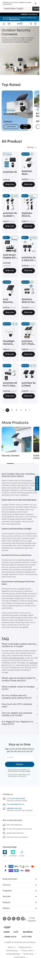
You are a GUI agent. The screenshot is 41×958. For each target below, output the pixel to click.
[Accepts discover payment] (21, 865)
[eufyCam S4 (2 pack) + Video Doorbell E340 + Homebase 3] (10, 204)
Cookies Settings (12, 953)
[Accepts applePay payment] (16, 865)
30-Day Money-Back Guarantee (19, 828)
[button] (35, 3)
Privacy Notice (25, 770)
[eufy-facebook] (9, 917)
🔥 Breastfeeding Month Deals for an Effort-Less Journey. (19, 18)
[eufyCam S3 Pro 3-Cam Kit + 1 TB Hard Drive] (10, 374)
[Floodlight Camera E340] (10, 332)
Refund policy (12, 949)
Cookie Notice (19, 956)
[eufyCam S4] (10, 162)
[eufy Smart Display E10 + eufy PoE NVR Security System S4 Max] (10, 246)
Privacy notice (27, 949)
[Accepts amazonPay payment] (5, 865)
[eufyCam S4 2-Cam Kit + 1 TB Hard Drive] (29, 247)
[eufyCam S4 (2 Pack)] (29, 374)
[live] (9, 23)
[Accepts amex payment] (10, 865)
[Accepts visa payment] (21, 869)
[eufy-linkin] (23, 917)
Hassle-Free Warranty (15, 832)
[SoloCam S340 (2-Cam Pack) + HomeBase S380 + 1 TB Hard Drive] (29, 290)
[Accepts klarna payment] (27, 869)
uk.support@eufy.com (15, 803)
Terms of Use (12, 770)
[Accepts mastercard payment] (32, 865)
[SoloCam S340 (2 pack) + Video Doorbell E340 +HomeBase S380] (29, 204)
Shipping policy (25, 946)
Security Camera (10, 454)
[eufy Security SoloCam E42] (10, 290)
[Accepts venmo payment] (16, 869)
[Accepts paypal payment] (5, 869)
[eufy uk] (20, 23)
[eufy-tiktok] (18, 917)
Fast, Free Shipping (14, 823)
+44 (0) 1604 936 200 (17, 797)
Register (19, 763)
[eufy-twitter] (13, 917)
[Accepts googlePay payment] (27, 865)
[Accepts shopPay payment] (10, 869)
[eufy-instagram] (4, 917)
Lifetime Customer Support (17, 836)
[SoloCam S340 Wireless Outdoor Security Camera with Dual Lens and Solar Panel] (29, 162)
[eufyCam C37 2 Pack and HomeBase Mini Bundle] (29, 332)
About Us (11, 946)
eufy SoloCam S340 (16, 657)
